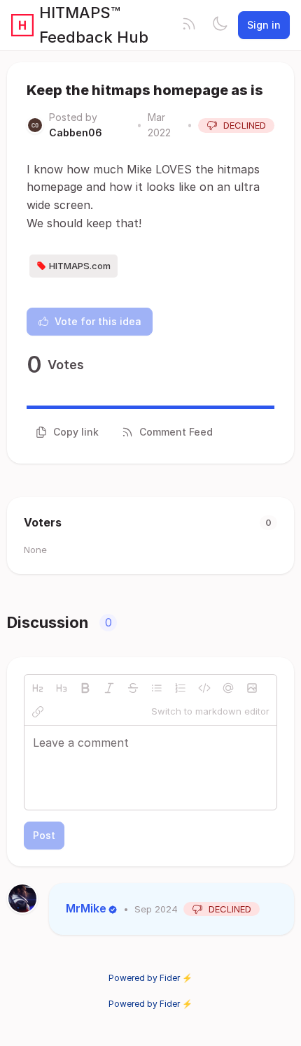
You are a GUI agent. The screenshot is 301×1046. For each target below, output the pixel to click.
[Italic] (109, 688)
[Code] (204, 688)
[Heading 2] (37, 688)
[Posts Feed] (189, 25)
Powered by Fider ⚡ (150, 978)
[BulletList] (156, 688)
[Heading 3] (61, 688)
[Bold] (85, 688)
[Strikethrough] (133, 688)
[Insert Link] (37, 711)
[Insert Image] (251, 688)
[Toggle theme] (219, 25)
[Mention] (228, 688)
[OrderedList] (180, 688)
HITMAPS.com (80, 265)
